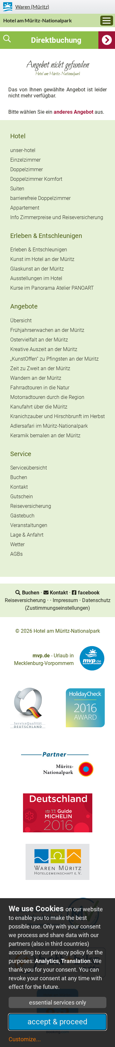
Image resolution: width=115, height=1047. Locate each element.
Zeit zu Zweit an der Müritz (40, 368)
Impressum (65, 600)
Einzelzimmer (25, 160)
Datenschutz (96, 600)
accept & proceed (57, 1021)
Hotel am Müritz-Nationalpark (37, 20)
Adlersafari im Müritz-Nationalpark (49, 426)
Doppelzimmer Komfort (36, 179)
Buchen (18, 477)
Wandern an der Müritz (35, 378)
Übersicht (21, 320)
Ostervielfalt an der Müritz (39, 340)
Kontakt (19, 487)
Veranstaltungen (28, 525)
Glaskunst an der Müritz (37, 269)
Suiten (17, 189)
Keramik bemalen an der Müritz (45, 435)
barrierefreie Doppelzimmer (40, 198)
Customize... (25, 1039)
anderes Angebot (73, 112)
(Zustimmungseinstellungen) (57, 608)
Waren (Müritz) (32, 7)
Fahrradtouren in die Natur (39, 388)
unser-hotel (22, 150)
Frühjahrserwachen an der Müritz (47, 330)
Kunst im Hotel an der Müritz (42, 259)
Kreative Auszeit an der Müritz (43, 349)
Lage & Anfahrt (26, 535)
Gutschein (21, 496)
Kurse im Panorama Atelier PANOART (52, 288)
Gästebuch (22, 516)
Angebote (24, 306)
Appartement (24, 208)
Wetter (17, 544)
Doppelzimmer (26, 169)
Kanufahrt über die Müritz (38, 407)
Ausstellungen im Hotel (36, 278)
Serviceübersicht (28, 468)
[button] (57, 40)
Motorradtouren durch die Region (47, 397)
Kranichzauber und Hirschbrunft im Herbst (57, 416)
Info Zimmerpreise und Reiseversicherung (56, 217)
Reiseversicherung (30, 506)
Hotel (18, 136)
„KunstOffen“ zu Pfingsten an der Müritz (54, 359)
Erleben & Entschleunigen (46, 236)
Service (20, 454)
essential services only (57, 1002)
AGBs (16, 554)
